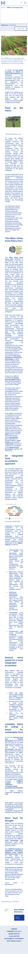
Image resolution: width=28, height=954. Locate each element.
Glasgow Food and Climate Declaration (14, 739)
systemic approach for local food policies (16, 717)
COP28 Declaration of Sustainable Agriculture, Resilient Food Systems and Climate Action (14, 851)
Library (14, 929)
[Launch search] (21, 2)
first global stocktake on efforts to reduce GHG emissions (14, 71)
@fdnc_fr (20, 783)
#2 (11, 439)
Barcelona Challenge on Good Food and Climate (13, 357)
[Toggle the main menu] (25, 2)
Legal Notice (14, 936)
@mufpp (8, 783)
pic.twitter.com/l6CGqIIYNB (14, 788)
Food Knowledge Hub (14, 840)
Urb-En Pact (13, 807)
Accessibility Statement (14, 938)
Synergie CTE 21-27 (14, 931)
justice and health (16, 695)
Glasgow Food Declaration (12, 448)
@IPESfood (8, 784)
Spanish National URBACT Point (12, 378)
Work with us (14, 934)
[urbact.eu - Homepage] (3, 2)
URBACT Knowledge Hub (15, 7)
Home (3, 7)
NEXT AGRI (9, 444)
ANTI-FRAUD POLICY (14, 941)
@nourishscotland (11, 786)
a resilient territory (15, 706)
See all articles (18, 917)
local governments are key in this (14, 749)
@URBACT (19, 781)
